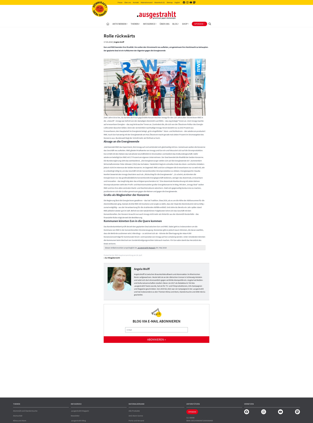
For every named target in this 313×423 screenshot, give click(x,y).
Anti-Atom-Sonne (136, 415)
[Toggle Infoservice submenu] (156, 24)
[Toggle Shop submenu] (188, 24)
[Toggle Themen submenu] (139, 24)
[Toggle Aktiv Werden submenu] (127, 24)
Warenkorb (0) (159, 2)
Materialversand (146, 2)
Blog (175, 23)
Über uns (127, 2)
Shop (184, 23)
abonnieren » (156, 339)
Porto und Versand (136, 420)
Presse (120, 2)
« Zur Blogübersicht (112, 258)
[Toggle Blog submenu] (178, 24)
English (177, 2)
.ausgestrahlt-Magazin (146, 248)
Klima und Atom (19, 420)
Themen (135, 23)
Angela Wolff (119, 42)
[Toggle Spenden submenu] (204, 24)
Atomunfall (17, 415)
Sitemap (170, 2)
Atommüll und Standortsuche (25, 411)
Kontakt (136, 2)
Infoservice (149, 23)
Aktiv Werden (119, 23)
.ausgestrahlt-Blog (78, 420)
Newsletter (75, 415)
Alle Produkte (134, 411)
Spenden (198, 23)
